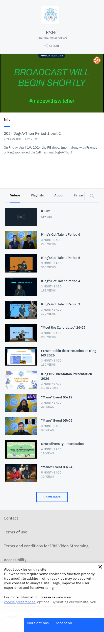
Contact (11, 518)
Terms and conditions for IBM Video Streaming (46, 545)
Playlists (37, 195)
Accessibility (15, 559)
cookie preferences (20, 602)
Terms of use (15, 531)
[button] (100, 567)
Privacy (80, 195)
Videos (15, 195)
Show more (52, 497)
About (59, 195)
